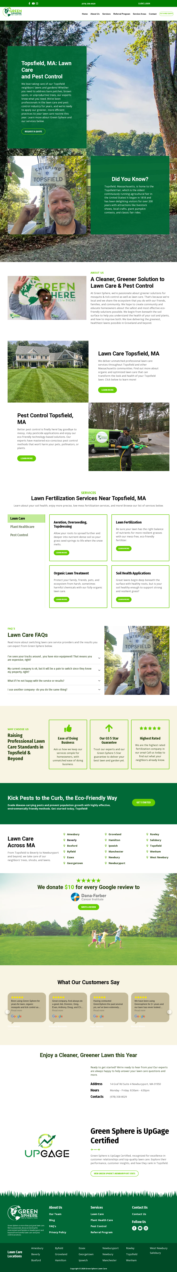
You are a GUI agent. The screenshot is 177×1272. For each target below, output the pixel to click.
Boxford (36, 1260)
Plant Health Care (102, 1220)
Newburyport (110, 1248)
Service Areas (139, 14)
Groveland (61, 1254)
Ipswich (83, 1260)
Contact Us (139, 1214)
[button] (33, 131)
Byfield (59, 1248)
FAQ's (52, 1226)
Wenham (131, 1260)
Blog (52, 1220)
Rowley (130, 1248)
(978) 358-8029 (88, 4)
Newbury (107, 1254)
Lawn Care (97, 1214)
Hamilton (60, 1260)
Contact (153, 14)
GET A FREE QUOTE (166, 13)
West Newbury (158, 1248)
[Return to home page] (22, 1212)
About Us (95, 14)
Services (106, 14)
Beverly (35, 1254)
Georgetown (86, 1254)
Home (85, 14)
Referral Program (121, 14)
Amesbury (37, 1248)
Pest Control (98, 1226)
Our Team (55, 1214)
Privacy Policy (57, 1232)
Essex (82, 1248)
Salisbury (155, 1252)
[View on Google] (16, 1016)
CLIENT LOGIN (144, 3)
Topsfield (131, 1254)
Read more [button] (16, 1010)
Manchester (109, 1260)
